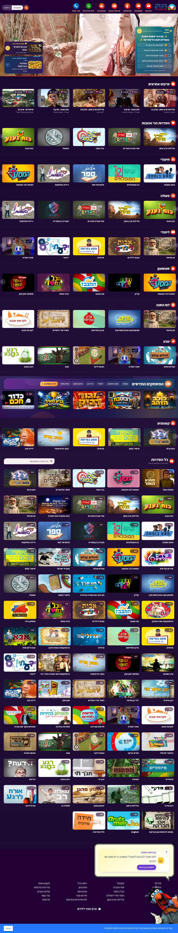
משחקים (138, 10)
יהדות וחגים (78, 383)
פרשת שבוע (114, 10)
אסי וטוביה (118, 887)
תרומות (46, 899)
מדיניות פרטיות (42, 887)
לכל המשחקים (50, 383)
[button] (103, 928)
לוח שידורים (88, 10)
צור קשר (76, 10)
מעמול (120, 883)
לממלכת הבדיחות (146, 867)
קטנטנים (102, 10)
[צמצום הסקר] (139, 31)
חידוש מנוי (81, 895)
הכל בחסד (118, 891)
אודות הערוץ (43, 891)
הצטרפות (82, 891)
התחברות (17, 7)
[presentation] (2, 98)
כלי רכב (90, 383)
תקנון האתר (44, 883)
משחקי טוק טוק (153, 895)
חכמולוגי (127, 10)
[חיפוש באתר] (26, 7)
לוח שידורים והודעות (76, 899)
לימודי (100, 383)
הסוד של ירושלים (115, 895)
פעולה (125, 383)
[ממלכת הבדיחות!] (23, 64)
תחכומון (83, 887)
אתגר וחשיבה (112, 383)
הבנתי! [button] (8, 928)
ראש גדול (82, 883)
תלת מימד (64, 383)
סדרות (148, 10)
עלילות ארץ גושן (115, 899)
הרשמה (7, 7)
